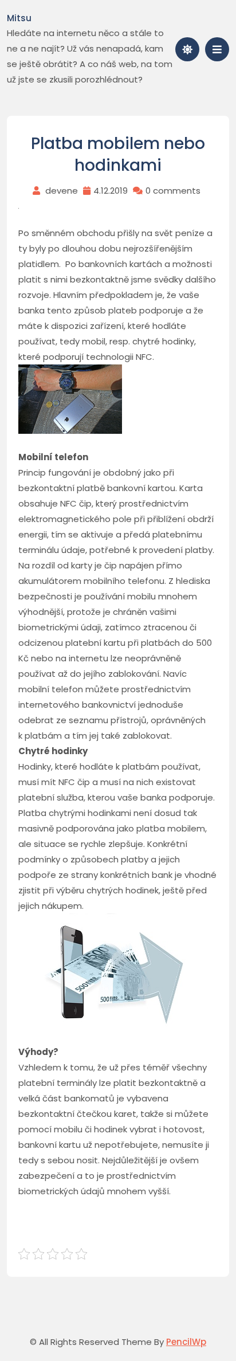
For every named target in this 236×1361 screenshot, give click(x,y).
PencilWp (186, 1342)
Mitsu (19, 18)
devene (61, 191)
